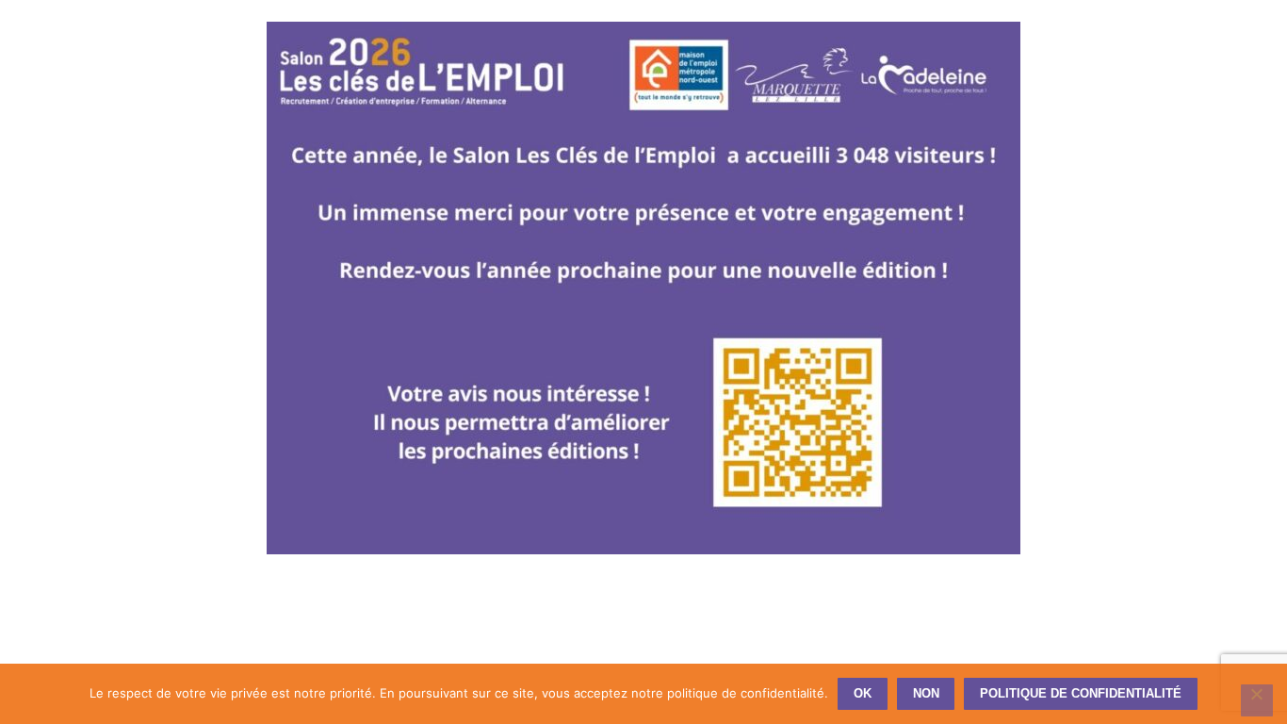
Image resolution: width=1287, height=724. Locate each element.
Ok (863, 693)
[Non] (1257, 700)
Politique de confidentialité (1080, 693)
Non (926, 693)
